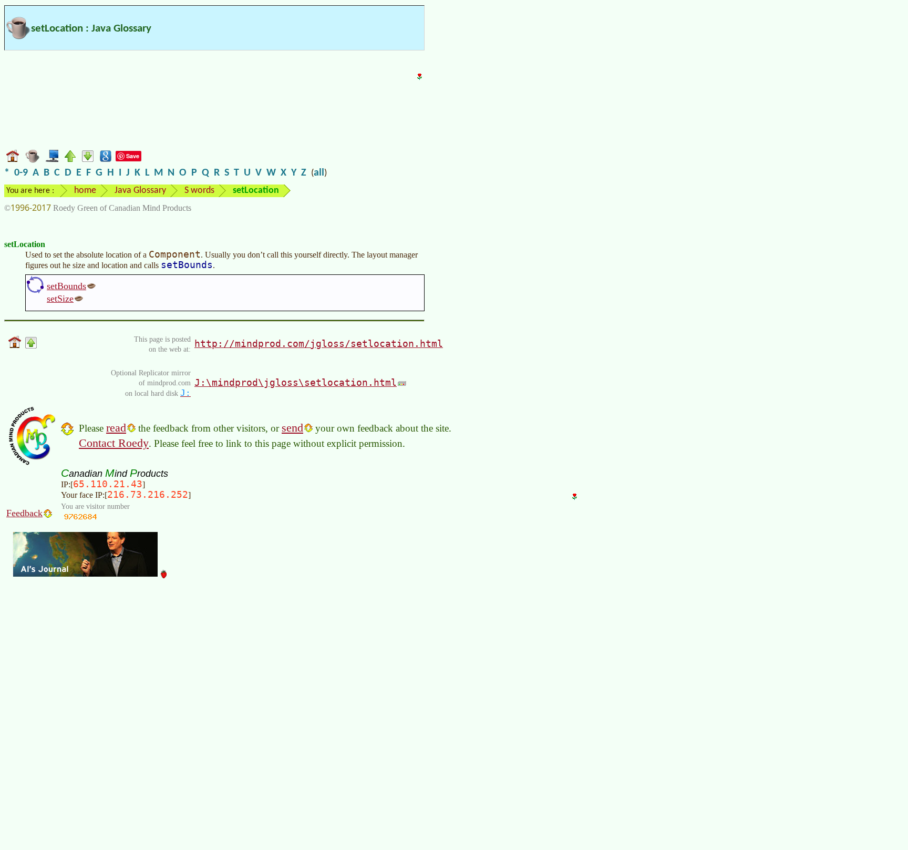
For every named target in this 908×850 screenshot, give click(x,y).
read (116, 427)
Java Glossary (140, 191)
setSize (60, 298)
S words (199, 191)
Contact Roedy (114, 442)
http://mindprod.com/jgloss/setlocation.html (318, 343)
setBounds (66, 286)
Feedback (24, 513)
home (85, 191)
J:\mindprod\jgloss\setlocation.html (295, 382)
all (319, 173)
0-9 (21, 173)
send (292, 427)
